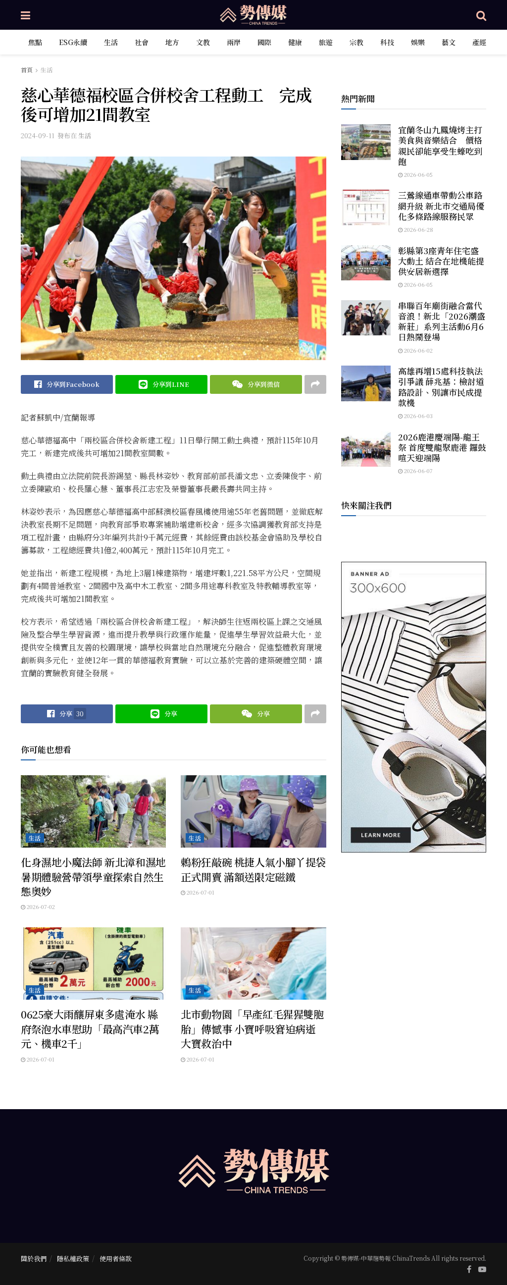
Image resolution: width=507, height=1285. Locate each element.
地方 (172, 42)
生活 (111, 42)
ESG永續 (73, 42)
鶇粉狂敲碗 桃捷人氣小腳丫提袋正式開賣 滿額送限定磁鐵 (253, 869)
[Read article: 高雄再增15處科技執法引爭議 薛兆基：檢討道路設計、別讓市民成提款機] (366, 383)
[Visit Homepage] (253, 15)
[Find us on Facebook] (469, 1269)
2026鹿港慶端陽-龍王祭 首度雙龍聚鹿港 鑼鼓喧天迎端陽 (442, 447)
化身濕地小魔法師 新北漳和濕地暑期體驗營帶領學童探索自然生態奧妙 (93, 877)
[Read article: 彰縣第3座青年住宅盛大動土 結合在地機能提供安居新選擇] (366, 263)
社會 (142, 42)
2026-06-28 (418, 229)
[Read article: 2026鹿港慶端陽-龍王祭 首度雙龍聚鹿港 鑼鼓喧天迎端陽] (366, 449)
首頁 (27, 69)
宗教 (356, 42)
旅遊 (326, 42)
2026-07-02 (40, 906)
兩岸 (234, 42)
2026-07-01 (199, 892)
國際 (264, 42)
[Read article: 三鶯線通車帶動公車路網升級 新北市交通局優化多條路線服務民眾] (366, 207)
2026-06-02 (418, 350)
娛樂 (418, 42)
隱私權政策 (73, 1258)
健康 (295, 42)
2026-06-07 (418, 471)
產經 (479, 42)
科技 (387, 42)
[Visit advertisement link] (413, 707)
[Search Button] (481, 15)
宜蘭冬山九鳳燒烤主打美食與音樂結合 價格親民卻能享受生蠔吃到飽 (440, 145)
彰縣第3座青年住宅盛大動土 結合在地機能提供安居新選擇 (441, 261)
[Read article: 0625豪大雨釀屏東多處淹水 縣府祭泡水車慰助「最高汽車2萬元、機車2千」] (93, 963)
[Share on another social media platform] (315, 384)
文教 (203, 42)
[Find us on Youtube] (482, 1269)
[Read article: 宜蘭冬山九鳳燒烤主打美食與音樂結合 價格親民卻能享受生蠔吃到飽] (366, 142)
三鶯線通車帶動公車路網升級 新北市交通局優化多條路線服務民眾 (441, 205)
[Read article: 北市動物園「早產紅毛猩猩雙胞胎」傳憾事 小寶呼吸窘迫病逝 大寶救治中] (253, 963)
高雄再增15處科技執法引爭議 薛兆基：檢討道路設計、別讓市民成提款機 (441, 387)
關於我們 (34, 1258)
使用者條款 (116, 1258)
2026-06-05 (418, 174)
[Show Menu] (25, 15)
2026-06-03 (418, 416)
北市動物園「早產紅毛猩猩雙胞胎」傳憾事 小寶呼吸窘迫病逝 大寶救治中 (252, 1029)
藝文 (449, 42)
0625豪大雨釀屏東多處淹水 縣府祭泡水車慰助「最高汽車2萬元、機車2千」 (90, 1029)
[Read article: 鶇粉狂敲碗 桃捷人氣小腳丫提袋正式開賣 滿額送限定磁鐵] (253, 811)
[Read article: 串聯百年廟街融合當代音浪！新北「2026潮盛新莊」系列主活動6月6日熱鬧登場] (366, 318)
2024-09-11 (37, 135)
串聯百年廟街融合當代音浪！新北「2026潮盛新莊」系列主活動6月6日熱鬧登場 (441, 321)
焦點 (35, 42)
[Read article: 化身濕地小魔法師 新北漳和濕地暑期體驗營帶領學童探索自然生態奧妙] (93, 811)
